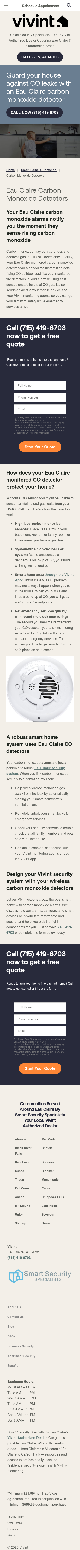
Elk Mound (23, 1205)
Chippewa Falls (53, 1197)
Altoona (20, 1139)
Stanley (20, 1223)
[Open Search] (69, 5)
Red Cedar (49, 1139)
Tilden (19, 1179)
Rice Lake (22, 1162)
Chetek (47, 1148)
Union (19, 1214)
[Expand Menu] (45, 30)
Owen (46, 1223)
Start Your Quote (40, 447)
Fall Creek (22, 1188)
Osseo (19, 1171)
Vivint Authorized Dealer (27, 1437)
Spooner (48, 1162)
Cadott (46, 1188)
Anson (20, 1197)
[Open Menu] (6, 5)
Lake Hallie (50, 1205)
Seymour (48, 1214)
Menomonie (50, 1179)
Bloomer (48, 1171)
